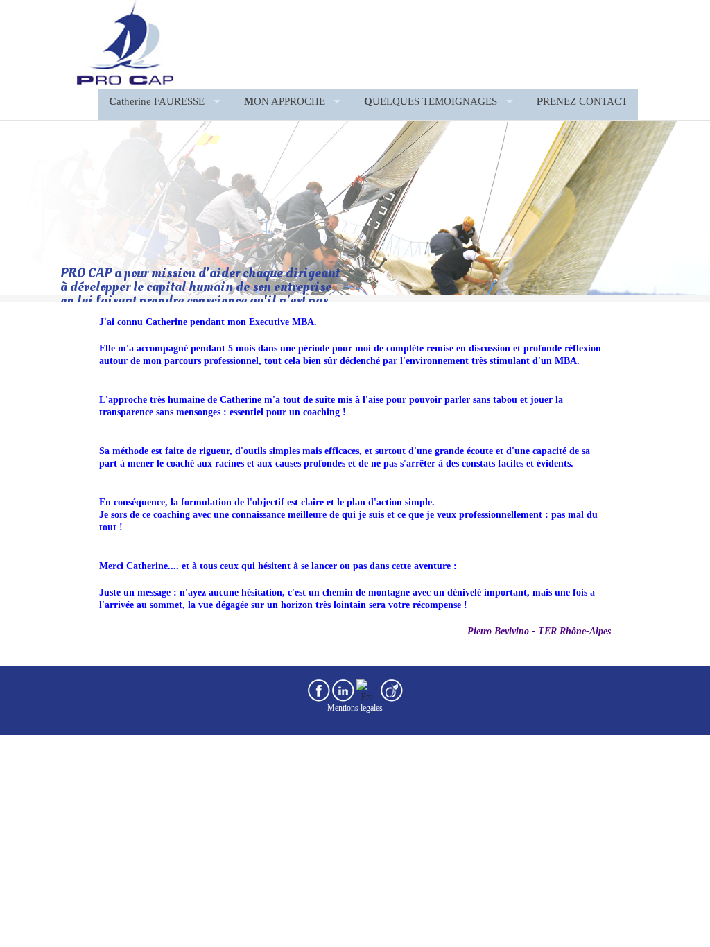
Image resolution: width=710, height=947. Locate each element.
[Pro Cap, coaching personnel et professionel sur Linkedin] (343, 690)
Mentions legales (355, 708)
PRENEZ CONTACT (582, 101)
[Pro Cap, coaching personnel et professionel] (123, 43)
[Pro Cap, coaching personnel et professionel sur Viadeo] (392, 690)
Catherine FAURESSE (157, 101)
